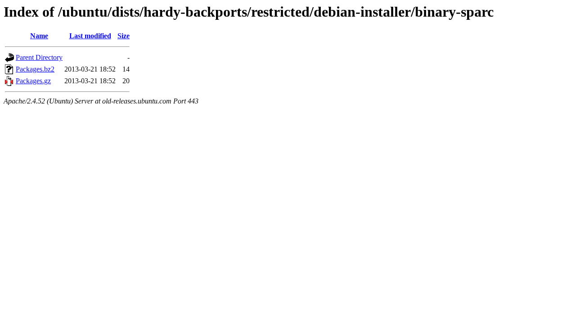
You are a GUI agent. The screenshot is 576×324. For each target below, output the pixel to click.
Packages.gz (33, 81)
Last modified (90, 36)
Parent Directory (39, 57)
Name (39, 36)
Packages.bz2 (35, 69)
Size (123, 36)
